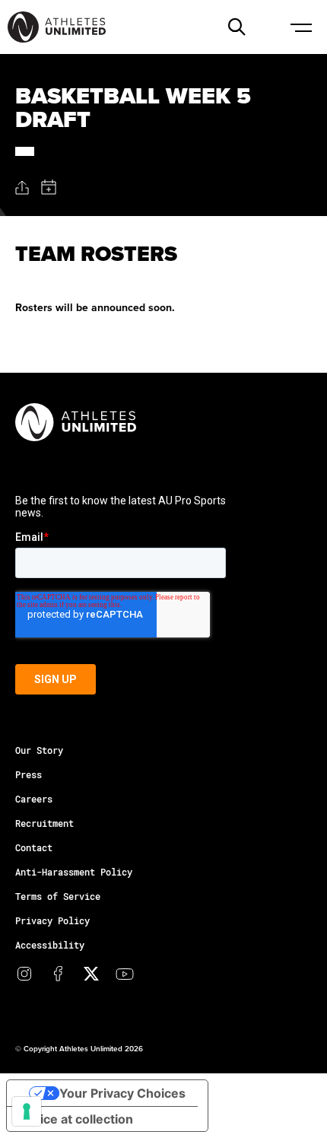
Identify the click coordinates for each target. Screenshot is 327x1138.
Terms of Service (57, 896)
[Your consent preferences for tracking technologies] (26, 1111)
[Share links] (22, 187)
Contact (33, 847)
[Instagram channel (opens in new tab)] (24, 973)
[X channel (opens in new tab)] (91, 973)
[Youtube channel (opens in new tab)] (124, 973)
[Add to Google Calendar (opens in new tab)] (49, 186)
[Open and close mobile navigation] (300, 26)
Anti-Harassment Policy (73, 872)
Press (28, 774)
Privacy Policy (52, 920)
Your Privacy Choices (122, 1093)
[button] (236, 27)
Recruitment (44, 823)
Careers (33, 799)
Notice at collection (76, 1119)
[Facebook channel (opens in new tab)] (58, 973)
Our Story (39, 750)
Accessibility (49, 944)
